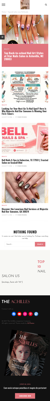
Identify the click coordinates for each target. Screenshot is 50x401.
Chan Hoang (22, 117)
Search (40, 244)
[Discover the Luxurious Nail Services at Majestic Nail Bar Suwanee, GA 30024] (25, 187)
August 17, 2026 (7, 166)
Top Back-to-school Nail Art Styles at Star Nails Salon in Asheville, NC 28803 (23, 56)
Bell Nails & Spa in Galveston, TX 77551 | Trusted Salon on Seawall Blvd (25, 161)
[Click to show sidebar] (2, 37)
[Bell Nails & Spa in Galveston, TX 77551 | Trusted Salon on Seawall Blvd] (25, 138)
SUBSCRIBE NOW (25, 396)
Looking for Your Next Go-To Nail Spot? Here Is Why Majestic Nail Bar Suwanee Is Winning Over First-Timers (24, 111)
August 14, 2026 (7, 215)
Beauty (6, 49)
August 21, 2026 (7, 117)
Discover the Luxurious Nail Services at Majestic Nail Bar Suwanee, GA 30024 (25, 210)
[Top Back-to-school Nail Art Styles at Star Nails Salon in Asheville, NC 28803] (25, 29)
